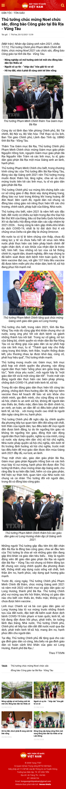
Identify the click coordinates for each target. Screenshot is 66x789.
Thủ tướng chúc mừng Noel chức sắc (30, 665)
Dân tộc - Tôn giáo (13, 12)
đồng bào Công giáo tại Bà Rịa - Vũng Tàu (32, 670)
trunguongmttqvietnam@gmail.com (36, 781)
